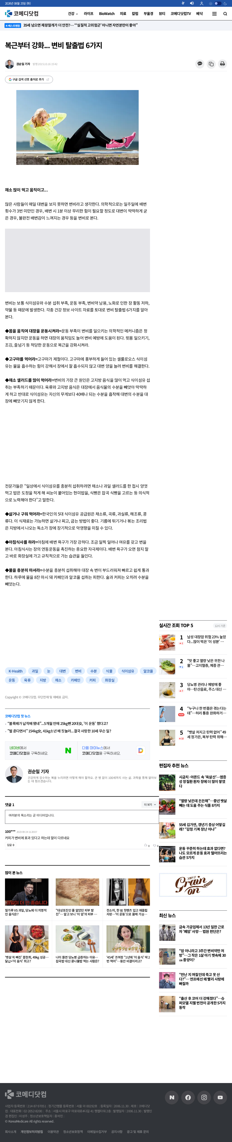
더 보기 (148, 804)
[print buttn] (222, 64)
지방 (43, 680)
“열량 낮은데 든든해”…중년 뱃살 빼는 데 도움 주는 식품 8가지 (203, 803)
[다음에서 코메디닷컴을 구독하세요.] (113, 750)
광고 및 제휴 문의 (138, 1131)
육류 (27, 680)
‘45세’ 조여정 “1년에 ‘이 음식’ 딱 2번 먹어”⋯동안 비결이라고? (128, 959)
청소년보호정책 (73, 1131)
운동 (12, 680)
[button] (185, 3)
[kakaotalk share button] (199, 64)
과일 (35, 671)
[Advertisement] (77, 443)
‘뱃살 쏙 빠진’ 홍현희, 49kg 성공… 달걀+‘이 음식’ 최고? (26, 959)
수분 (93, 671)
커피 (92, 680)
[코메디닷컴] (188, 1097)
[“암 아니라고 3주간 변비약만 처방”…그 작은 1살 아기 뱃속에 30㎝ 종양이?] (167, 956)
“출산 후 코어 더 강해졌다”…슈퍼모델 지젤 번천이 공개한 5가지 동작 (202, 1002)
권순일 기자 (38, 771)
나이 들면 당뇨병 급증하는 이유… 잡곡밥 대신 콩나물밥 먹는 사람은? (77, 959)
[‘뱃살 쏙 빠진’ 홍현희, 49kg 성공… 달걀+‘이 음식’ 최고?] (26, 939)
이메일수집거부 (97, 1131)
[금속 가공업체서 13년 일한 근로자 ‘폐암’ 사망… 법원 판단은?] (167, 932)
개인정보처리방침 (32, 1131)
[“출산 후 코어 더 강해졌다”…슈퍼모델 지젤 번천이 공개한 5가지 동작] (167, 1004)
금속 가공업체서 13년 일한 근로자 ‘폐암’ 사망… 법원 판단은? (201, 929)
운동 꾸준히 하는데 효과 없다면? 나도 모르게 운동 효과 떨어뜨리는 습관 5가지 (203, 853)
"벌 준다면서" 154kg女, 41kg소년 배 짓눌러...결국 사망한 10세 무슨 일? (59, 731)
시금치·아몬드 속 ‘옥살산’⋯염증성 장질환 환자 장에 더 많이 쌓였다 (202, 781)
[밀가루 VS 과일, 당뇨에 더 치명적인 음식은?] (26, 892)
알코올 (148, 671)
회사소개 (10, 1131)
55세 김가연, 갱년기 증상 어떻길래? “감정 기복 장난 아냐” (202, 827)
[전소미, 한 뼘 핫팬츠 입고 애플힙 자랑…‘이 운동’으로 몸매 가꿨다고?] (128, 892)
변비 (78, 671)
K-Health (16, 671)
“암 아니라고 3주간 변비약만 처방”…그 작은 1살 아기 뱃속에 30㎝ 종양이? (202, 955)
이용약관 (53, 1131)
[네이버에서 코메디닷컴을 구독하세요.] (41, 750)
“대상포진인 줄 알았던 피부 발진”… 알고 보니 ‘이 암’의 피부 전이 (76, 912)
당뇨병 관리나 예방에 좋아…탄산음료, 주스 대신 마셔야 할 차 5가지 (206, 687)
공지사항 (116, 1131)
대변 (62, 671)
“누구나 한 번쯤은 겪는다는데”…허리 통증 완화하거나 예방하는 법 (206, 711)
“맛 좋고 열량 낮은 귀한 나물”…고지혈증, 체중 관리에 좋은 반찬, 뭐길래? (207, 663)
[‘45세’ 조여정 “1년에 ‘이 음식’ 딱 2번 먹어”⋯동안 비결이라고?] (128, 939)
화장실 (110, 680)
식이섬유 (127, 671)
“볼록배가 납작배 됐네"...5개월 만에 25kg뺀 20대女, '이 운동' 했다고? (57, 723)
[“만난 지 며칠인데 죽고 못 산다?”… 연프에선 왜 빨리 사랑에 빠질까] (167, 980)
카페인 (75, 680)
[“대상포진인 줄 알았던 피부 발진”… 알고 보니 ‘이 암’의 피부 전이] (77, 892)
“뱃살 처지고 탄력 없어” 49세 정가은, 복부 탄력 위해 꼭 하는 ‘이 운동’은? (206, 735)
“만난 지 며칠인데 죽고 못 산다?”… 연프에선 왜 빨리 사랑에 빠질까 (201, 979)
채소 (58, 680)
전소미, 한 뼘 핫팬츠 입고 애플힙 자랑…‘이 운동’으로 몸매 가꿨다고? (126, 912)
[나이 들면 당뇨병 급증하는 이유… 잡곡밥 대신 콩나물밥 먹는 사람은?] (77, 939)
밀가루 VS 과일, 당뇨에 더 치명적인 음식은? (25, 912)
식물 (109, 671)
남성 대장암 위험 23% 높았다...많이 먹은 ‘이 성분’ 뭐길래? (207, 639)
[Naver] (172, 1097)
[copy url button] (211, 64)
